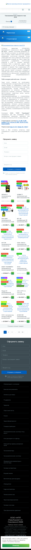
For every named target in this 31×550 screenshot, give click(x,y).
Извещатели (7, 484)
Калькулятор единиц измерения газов (13, 444)
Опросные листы (9, 410)
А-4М (20, 121)
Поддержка (7, 400)
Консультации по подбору (12, 438)
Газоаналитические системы (12, 456)
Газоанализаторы (9, 450)
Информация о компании (11, 384)
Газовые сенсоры (9, 505)
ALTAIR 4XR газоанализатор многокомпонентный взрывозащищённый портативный (23, 318)
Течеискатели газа (9, 494)
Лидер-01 (20, 127)
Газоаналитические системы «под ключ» (14, 432)
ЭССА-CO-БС (24, 122)
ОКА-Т (26, 127)
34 (22, 332)
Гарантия (6, 405)
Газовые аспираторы (10, 468)
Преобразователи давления (12, 510)
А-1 (17, 121)
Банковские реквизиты (11, 389)
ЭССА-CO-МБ (14, 122)
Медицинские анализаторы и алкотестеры (12, 462)
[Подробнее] (12, 201)
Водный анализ (8, 473)
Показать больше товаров (15, 326)
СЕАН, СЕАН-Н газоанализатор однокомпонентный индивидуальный (23, 245)
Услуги (6, 416)
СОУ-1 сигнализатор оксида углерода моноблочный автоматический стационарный (7, 318)
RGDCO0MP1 (5, 124)
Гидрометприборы (9, 489)
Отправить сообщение (14, 169)
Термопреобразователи (11, 500)
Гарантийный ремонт (10, 421)
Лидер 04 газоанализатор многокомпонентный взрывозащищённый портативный (7, 294)
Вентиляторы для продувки (12, 478)
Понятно (15, 545)
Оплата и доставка (9, 394)
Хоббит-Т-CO (5, 122)
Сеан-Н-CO (13, 127)
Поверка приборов (9, 426)
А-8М (24, 121)
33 (19, 332)
